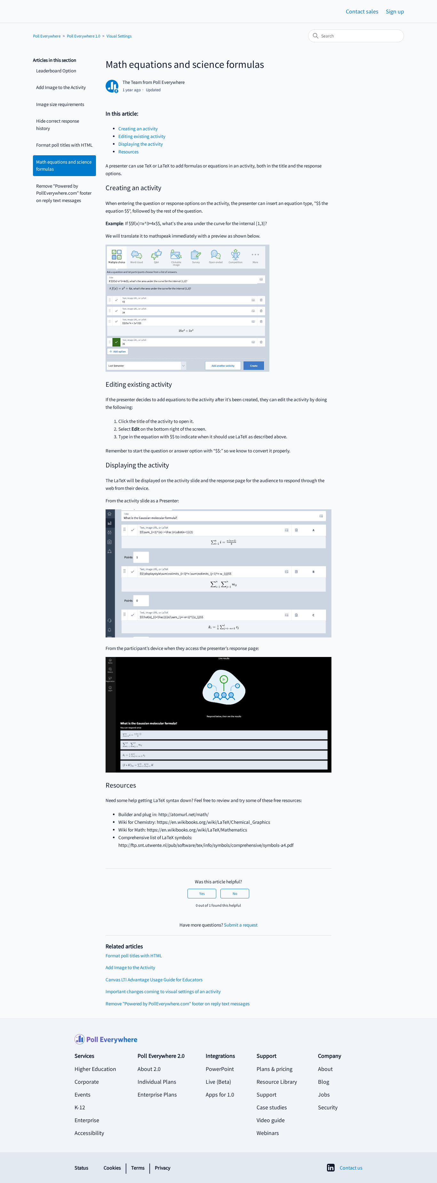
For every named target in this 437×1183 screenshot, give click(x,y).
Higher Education (95, 1069)
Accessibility (89, 1133)
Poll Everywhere (46, 36)
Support (266, 1094)
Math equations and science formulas (63, 165)
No (235, 893)
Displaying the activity (140, 144)
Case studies (272, 1107)
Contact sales (362, 11)
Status (81, 1167)
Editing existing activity (141, 136)
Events (83, 1094)
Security (328, 1107)
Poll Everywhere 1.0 (83, 36)
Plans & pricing (274, 1069)
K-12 (80, 1107)
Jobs (324, 1094)
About (325, 1069)
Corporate (87, 1081)
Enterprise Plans (157, 1094)
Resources (128, 152)
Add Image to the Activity (61, 87)
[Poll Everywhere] (218, 1042)
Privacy (162, 1167)
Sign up (395, 11)
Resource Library (277, 1081)
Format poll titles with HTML (64, 145)
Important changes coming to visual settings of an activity (163, 991)
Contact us (351, 1167)
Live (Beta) (218, 1081)
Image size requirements (60, 104)
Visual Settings (119, 36)
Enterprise (87, 1120)
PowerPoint (220, 1069)
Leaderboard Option (56, 71)
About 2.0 (149, 1069)
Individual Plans (157, 1081)
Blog (323, 1081)
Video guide (271, 1120)
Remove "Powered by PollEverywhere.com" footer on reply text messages (63, 193)
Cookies (112, 1167)
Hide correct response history (57, 124)
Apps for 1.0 (220, 1094)
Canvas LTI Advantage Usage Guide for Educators (154, 979)
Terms (138, 1167)
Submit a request (241, 925)
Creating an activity (138, 129)
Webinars (268, 1133)
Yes (202, 893)
